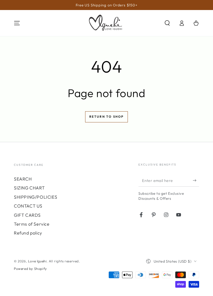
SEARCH (23, 179)
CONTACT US (28, 206)
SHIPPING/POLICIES (35, 197)
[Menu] (17, 23)
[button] (167, 23)
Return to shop (106, 117)
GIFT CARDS (27, 215)
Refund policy (28, 233)
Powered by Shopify (30, 269)
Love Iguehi (37, 261)
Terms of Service (32, 224)
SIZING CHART (29, 188)
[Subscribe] (196, 180)
